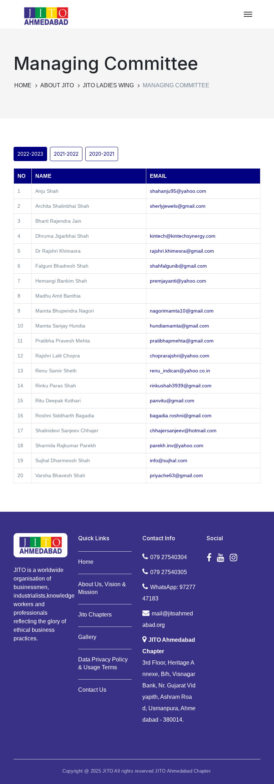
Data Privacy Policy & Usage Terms (103, 663)
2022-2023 (30, 154)
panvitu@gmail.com (172, 400)
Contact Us (92, 690)
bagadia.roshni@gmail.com (181, 415)
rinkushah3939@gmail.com (181, 385)
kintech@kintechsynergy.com (182, 236)
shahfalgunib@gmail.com (178, 266)
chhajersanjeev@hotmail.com (183, 430)
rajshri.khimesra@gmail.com (182, 251)
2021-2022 (66, 154)
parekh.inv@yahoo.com (176, 445)
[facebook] (209, 557)
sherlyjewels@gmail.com (178, 206)
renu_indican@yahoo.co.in (180, 370)
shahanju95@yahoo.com (178, 191)
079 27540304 (168, 557)
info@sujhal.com (168, 460)
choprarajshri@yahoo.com (179, 356)
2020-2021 (101, 154)
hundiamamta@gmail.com (179, 326)
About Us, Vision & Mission (102, 588)
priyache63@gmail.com (176, 475)
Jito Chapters (95, 615)
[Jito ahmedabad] (46, 15)
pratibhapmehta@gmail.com (182, 341)
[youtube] (220, 557)
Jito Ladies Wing (108, 85)
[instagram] (233, 557)
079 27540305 (168, 572)
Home (22, 85)
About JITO (57, 85)
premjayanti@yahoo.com (178, 281)
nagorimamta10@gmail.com (182, 311)
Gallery (87, 637)
